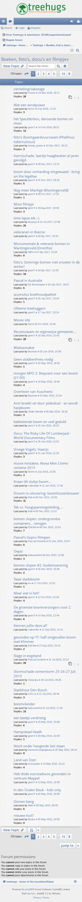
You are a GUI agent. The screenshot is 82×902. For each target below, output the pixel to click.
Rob (30, 497)
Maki (30, 805)
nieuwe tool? (23, 815)
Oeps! (18, 551)
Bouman (32, 222)
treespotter (34, 763)
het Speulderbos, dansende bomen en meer (43, 121)
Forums (11, 22)
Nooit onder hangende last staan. (40, 746)
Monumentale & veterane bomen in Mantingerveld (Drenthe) (42, 245)
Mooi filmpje (24, 204)
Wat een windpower (29, 105)
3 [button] (43, 74)
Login (22, 28)
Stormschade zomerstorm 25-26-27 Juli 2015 (45, 673)
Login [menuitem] (72, 22)
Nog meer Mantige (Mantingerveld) (41, 190)
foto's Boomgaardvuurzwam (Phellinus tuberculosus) (44, 139)
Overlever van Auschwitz (33, 391)
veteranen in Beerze (29, 232)
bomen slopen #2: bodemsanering (41, 565)
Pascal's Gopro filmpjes (32, 537)
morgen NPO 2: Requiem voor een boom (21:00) (46, 375)
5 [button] (54, 74)
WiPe (31, 252)
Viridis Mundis (35, 411)
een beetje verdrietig (30, 718)
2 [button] (38, 74)
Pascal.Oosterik (37, 541)
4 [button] (49, 74)
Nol (30, 108)
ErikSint (32, 527)
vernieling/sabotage (29, 89)
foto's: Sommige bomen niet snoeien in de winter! (47, 264)
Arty (33, 893)
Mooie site (22, 320)
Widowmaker (24, 347)
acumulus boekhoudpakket (35, 294)
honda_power (35, 145)
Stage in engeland (27, 655)
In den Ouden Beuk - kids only (37, 790)
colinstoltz (33, 485)
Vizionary (33, 679)
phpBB (29, 889)
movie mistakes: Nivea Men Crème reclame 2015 (41, 465)
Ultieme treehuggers (30, 308)
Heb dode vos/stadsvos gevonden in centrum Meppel (42, 776)
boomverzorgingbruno (40, 749)
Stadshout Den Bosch (30, 690)
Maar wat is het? (26, 593)
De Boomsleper (36, 284)
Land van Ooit (25, 760)
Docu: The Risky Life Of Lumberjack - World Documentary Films (42, 435)
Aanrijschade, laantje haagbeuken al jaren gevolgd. (46, 157)
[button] (26, 74)
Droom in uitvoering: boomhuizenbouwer (46, 493)
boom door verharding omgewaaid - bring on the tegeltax (47, 173)
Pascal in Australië (28, 280)
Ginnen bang (24, 801)
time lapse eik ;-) (26, 218)
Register (36, 28)
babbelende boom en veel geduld (40, 421)
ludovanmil (34, 555)
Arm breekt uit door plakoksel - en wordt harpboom (46, 405)
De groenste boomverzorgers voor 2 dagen (42, 609)
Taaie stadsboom (27, 579)
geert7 (31, 127)
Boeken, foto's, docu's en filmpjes (35, 59)
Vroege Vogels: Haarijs (31, 449)
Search (8, 28)
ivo (29, 583)
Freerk (32, 92)
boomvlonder (24, 704)
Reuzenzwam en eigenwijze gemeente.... (45, 331)
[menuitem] (78, 50)
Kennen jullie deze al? (30, 625)
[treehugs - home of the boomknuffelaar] (41, 9)
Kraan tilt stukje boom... (32, 481)
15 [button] (63, 74)
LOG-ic (32, 693)
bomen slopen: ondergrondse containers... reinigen (37, 520)
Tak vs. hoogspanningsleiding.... (38, 507)
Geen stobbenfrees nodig (33, 359)
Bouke (31, 819)
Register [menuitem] (79, 22)
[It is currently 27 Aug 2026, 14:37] (71, 50)
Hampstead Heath (28, 731)
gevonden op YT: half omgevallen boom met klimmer (45, 639)
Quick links (4, 22)
